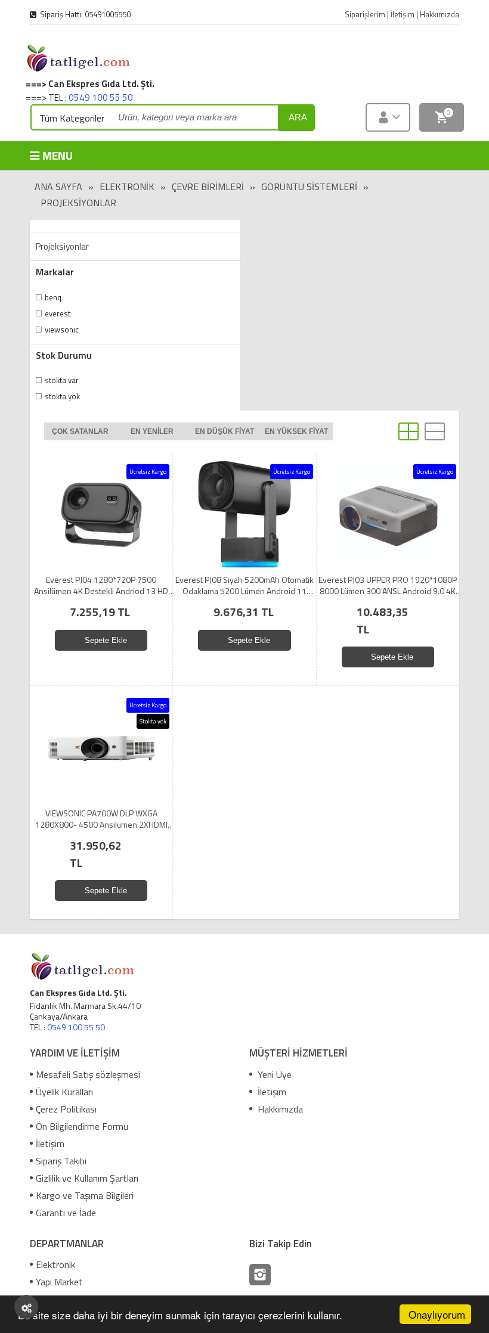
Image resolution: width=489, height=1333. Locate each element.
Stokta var (62, 380)
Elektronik (127, 186)
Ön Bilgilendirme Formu (82, 1126)
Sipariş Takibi (61, 1161)
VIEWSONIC (62, 329)
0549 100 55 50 (101, 97)
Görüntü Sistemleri (309, 186)
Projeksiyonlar (78, 202)
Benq (53, 297)
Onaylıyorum (436, 1314)
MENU (57, 155)
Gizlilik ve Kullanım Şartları (87, 1178)
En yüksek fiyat (296, 431)
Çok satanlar (80, 431)
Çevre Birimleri (208, 186)
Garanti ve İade (66, 1212)
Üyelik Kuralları (64, 1092)
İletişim (50, 1143)
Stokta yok (62, 396)
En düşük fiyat (224, 431)
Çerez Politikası (66, 1109)
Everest (57, 313)
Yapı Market (59, 1282)
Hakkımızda (279, 1109)
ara (298, 117)
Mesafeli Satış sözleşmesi (88, 1074)
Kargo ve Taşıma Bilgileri (85, 1195)
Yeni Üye (273, 1074)
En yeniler (152, 431)
